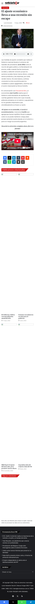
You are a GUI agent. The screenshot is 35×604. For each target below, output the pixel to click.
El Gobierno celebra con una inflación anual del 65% (8, 316)
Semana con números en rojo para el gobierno (25, 316)
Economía (5, 8)
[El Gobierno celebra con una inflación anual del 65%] (9, 243)
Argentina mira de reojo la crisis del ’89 (25, 465)
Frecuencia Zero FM (9, 532)
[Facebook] (5, 158)
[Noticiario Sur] (12, 3)
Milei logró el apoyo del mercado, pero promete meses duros (9, 466)
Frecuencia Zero (21, 91)
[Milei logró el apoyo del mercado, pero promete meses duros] (9, 393)
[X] (9, 158)
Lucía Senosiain (8, 23)
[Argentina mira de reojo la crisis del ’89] (26, 393)
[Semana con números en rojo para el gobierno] (26, 243)
